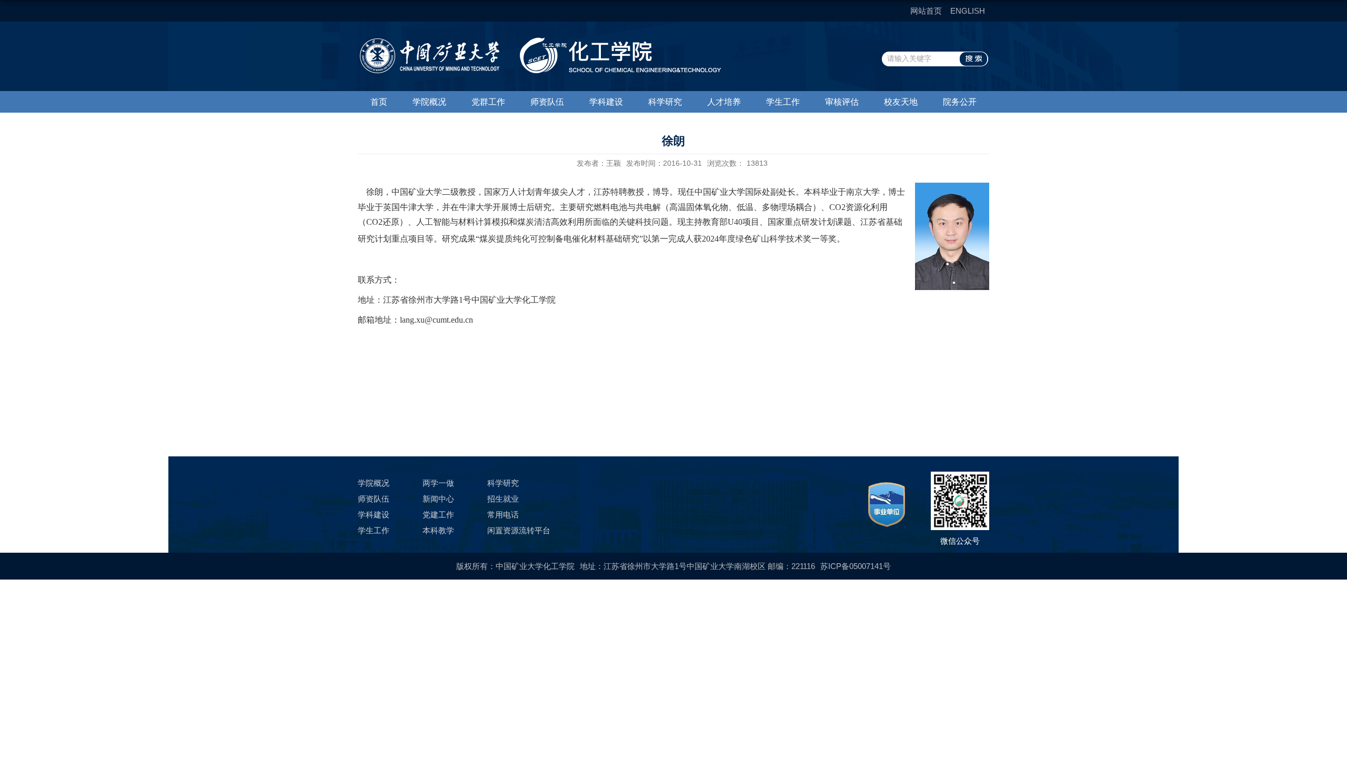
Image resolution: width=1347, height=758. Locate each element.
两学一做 (438, 482)
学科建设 (606, 101)
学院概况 (429, 101)
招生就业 (503, 498)
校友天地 (901, 101)
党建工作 (438, 514)
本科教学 (438, 530)
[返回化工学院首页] (539, 41)
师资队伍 (547, 101)
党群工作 (488, 101)
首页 (378, 101)
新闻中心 (438, 498)
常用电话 (503, 514)
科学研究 (665, 101)
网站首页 (926, 10)
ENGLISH (967, 10)
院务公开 (960, 101)
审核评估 (842, 101)
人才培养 (724, 101)
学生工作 (783, 101)
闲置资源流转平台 (518, 530)
